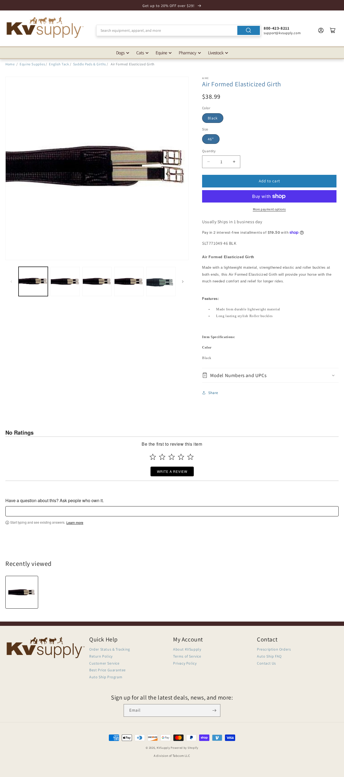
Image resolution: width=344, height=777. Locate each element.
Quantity (209, 151)
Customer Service (104, 663)
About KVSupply (187, 649)
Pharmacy (187, 53)
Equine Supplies (32, 64)
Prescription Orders (274, 649)
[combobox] (178, 30)
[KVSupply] (45, 27)
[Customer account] (321, 30)
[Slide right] (183, 282)
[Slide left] (11, 282)
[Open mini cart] (333, 30)
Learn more (74, 522)
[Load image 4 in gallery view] (129, 281)
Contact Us (266, 663)
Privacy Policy (184, 663)
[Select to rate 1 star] (153, 456)
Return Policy (101, 656)
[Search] (248, 30)
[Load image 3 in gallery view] (97, 281)
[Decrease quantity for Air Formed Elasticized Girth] (208, 161)
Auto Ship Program (105, 677)
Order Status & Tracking (109, 649)
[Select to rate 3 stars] (171, 456)
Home (10, 64)
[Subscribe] (214, 710)
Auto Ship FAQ (269, 656)
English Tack (59, 64)
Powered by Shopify (184, 748)
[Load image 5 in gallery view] (160, 281)
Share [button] (213, 392)
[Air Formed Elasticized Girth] (21, 592)
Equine (161, 53)
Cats (140, 53)
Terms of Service (187, 656)
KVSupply (163, 748)
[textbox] (172, 511)
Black (213, 118)
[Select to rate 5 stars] (190, 456)
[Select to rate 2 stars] (162, 456)
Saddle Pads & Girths (89, 64)
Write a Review (172, 471)
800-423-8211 (276, 28)
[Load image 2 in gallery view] (65, 281)
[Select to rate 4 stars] (181, 456)
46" (211, 139)
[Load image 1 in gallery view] (33, 281)
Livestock (215, 53)
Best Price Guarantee (107, 670)
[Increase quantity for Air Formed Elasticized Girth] (234, 161)
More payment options (269, 209)
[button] (270, 375)
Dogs (120, 53)
